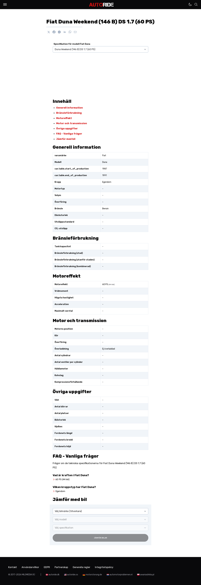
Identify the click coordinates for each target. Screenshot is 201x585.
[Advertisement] (100, 74)
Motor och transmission (71, 123)
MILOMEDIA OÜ (28, 574)
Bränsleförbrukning (69, 112)
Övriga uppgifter (67, 128)
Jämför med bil (65, 138)
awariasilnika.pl (147, 574)
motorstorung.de (94, 574)
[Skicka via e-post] (75, 32)
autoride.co (72, 574)
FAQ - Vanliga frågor (69, 133)
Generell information (69, 107)
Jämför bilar (100, 538)
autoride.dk (54, 574)
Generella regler (81, 567)
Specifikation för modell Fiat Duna (72, 44)
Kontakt (12, 567)
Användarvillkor (30, 567)
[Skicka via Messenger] (59, 32)
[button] (5, 4)
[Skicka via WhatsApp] (70, 32)
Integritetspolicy (104, 567)
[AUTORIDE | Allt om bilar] (101, 4)
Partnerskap (61, 567)
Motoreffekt (64, 118)
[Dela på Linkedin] (64, 32)
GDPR (47, 567)
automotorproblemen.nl (121, 574)
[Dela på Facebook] (54, 32)
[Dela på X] (48, 32)
